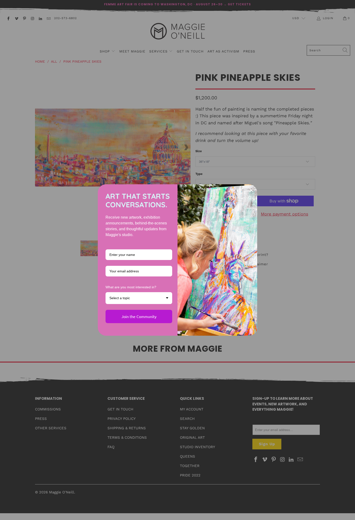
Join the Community (138, 316)
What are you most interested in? (131, 287)
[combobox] (139, 298)
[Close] (251, 190)
